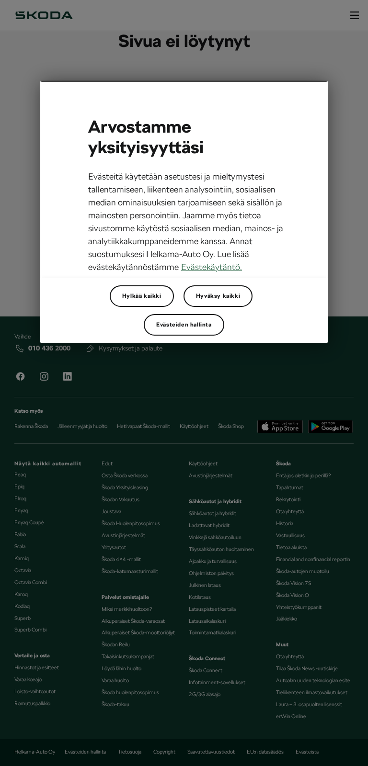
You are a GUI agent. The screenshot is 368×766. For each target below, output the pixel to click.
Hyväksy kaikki (218, 296)
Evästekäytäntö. (211, 267)
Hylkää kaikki (141, 296)
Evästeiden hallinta (183, 324)
